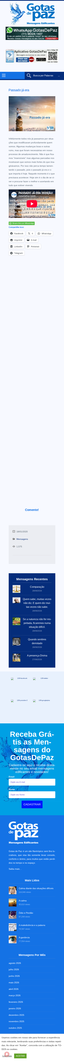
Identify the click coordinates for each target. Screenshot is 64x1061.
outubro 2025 (15, 1028)
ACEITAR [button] (20, 1056)
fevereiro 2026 (16, 1002)
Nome (12, 789)
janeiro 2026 (15, 1008)
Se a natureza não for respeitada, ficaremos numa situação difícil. (37, 623)
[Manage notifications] (6, 1054)
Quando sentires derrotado (37, 641)
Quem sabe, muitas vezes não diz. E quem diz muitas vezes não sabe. (37, 603)
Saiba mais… (15, 869)
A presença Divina (37, 655)
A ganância (24, 937)
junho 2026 (14, 976)
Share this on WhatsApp (23, 223)
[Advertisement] (32, 386)
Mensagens (22, 539)
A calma (23, 900)
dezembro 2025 (16, 1015)
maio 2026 (14, 982)
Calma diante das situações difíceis (36, 888)
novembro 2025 (16, 1021)
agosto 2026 (15, 963)
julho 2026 (14, 969)
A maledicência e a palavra (32, 925)
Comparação (37, 587)
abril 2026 (13, 989)
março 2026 (15, 995)
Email (11, 776)
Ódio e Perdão (26, 913)
